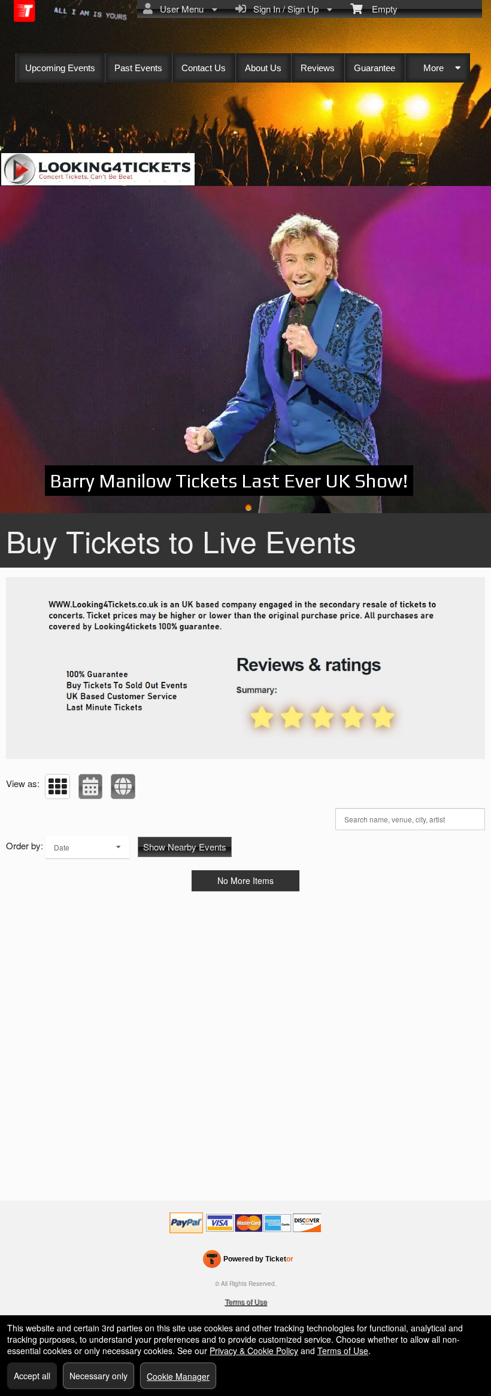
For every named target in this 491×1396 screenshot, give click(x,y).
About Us (263, 68)
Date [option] (61, 847)
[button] (57, 786)
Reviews (318, 68)
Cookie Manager (178, 1376)
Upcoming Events (60, 68)
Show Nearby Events (184, 846)
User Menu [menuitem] (179, 8)
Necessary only (98, 1376)
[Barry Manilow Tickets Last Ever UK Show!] (245, 349)
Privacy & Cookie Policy (254, 1351)
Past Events (138, 68)
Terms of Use (246, 1301)
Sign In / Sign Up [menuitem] (283, 8)
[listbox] (87, 847)
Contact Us (203, 68)
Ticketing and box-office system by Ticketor (248, 1261)
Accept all (32, 1376)
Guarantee (374, 68)
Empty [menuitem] (380, 8)
